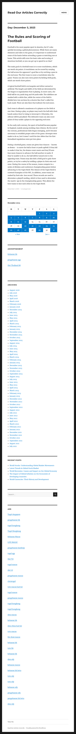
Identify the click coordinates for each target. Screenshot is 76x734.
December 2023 (16, 365)
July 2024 (13, 346)
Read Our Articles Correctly (27, 12)
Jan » (47, 234)
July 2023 (13, 379)
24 (54, 226)
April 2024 (14, 354)
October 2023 (15, 371)
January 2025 (15, 329)
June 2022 (14, 416)
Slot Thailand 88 (14, 265)
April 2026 (14, 298)
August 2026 (15, 290)
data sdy (11, 704)
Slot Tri (10, 559)
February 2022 (15, 427)
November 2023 (16, 368)
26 (18, 230)
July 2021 (13, 446)
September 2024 (16, 340)
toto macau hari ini (15, 587)
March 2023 (14, 390)
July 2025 (13, 312)
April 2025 (14, 321)
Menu (64, 13)
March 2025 (14, 324)
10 (54, 218)
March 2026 (14, 301)
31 (54, 230)
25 (11, 230)
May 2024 (13, 351)
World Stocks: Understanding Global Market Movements (32, 465)
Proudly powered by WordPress (36, 728)
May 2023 (13, 385)
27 (25, 230)
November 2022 (16, 402)
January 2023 (15, 396)
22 (40, 226)
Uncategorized (25, 189)
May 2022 (13, 418)
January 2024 (15, 363)
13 (25, 222)
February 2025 (15, 326)
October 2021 (15, 438)
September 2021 (16, 441)
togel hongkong (14, 526)
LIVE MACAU (13, 542)
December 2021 (16, 432)
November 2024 (16, 335)
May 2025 (13, 318)
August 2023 (14, 377)
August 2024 (14, 343)
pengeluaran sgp (14, 260)
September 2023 (16, 374)
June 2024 (14, 349)
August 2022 (14, 410)
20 (25, 226)
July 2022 (13, 413)
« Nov (17, 234)
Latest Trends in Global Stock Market (24, 468)
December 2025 (16, 310)
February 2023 (15, 393)
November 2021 (16, 435)
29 (39, 230)
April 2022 (14, 421)
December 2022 (16, 399)
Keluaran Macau (14, 537)
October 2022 (15, 404)
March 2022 (14, 424)
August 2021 (14, 443)
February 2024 (15, 360)
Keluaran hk (12, 254)
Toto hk (11, 722)
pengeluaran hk (14, 520)
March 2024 (14, 357)
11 (11, 222)
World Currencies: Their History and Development (29, 479)
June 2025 (14, 315)
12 (18, 222)
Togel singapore (14, 514)
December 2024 (16, 332)
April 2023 (14, 388)
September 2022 (16, 407)
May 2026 (13, 296)
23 (47, 226)
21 (32, 226)
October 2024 (15, 338)
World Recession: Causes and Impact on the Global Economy (33, 471)
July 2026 (13, 293)
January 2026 (15, 307)
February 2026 (15, 304)
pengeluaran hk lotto (16, 698)
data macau (12, 615)
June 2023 (13, 382)
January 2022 (15, 430)
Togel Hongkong (14, 531)
